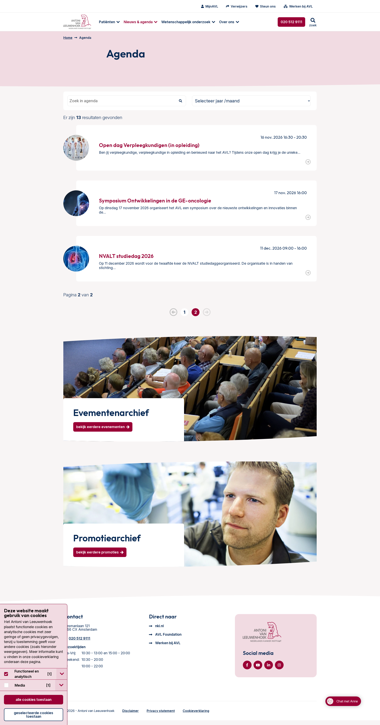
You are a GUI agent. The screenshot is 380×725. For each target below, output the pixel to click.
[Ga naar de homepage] (262, 632)
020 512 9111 (291, 22)
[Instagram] (279, 665)
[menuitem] (107, 22)
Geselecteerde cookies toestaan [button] (33, 714)
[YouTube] (258, 665)
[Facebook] (247, 665)
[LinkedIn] (268, 665)
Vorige (173, 312)
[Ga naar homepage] (77, 22)
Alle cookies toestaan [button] (33, 699)
